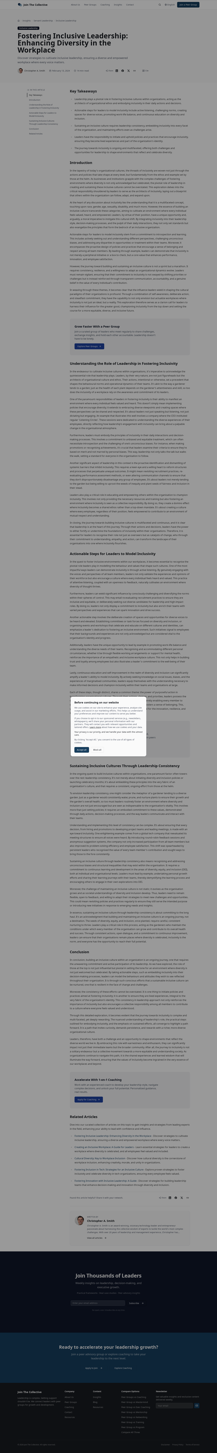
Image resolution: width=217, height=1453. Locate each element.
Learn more (95, 727)
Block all (97, 749)
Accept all (82, 749)
